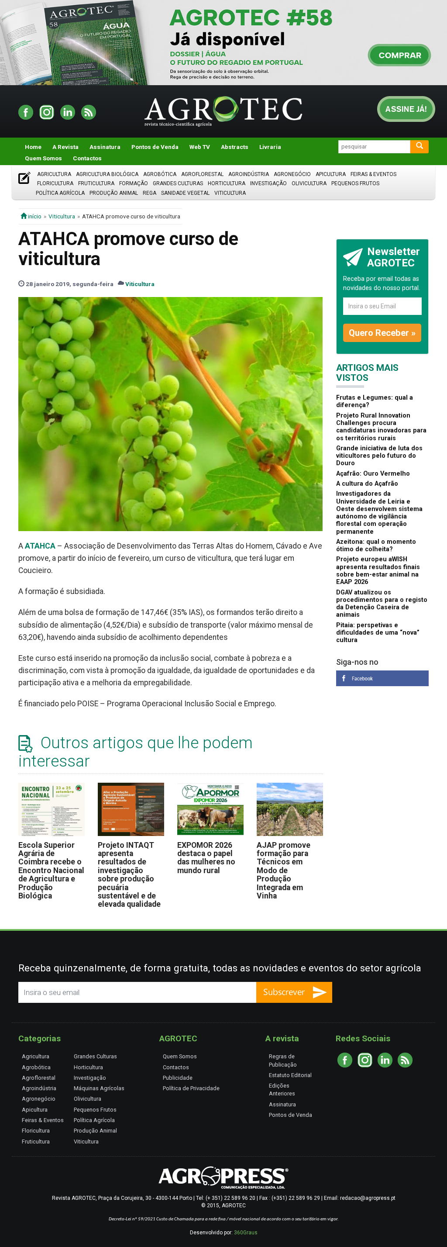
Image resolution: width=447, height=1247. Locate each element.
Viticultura (230, 193)
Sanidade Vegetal (185, 193)
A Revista (65, 146)
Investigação (268, 183)
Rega (149, 193)
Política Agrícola (60, 193)
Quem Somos (43, 158)
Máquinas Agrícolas (99, 1088)
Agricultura (54, 174)
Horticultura (226, 183)
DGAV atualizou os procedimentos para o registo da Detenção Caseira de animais (381, 604)
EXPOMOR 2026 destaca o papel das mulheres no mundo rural (206, 858)
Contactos (87, 158)
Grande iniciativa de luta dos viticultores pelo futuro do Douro (379, 456)
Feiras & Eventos (373, 174)
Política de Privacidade (191, 1088)
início (34, 216)
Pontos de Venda (155, 146)
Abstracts (234, 146)
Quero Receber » (382, 333)
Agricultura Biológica (107, 174)
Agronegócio (292, 174)
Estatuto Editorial (290, 1075)
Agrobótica (159, 174)
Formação (133, 183)
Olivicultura (309, 183)
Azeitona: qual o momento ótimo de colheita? (376, 545)
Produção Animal (113, 193)
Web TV (199, 146)
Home (33, 146)
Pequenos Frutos (355, 183)
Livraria (270, 146)
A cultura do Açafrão (367, 483)
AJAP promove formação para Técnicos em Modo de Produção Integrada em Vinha (283, 870)
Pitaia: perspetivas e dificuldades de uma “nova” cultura (377, 633)
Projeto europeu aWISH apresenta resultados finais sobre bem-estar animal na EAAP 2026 (378, 571)
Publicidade (178, 1077)
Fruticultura (96, 183)
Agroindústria (248, 174)
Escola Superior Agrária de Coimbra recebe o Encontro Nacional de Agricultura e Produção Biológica (51, 870)
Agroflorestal (202, 174)
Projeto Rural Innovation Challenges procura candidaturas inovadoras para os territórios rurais (381, 427)
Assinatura (104, 146)
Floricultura (55, 183)
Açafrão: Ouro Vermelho (373, 473)
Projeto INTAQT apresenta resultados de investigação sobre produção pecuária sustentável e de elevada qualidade (129, 874)
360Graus (246, 1233)
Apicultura (331, 174)
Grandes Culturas (178, 183)
